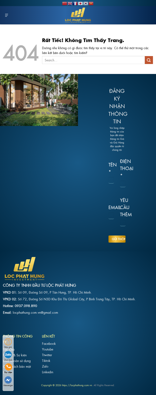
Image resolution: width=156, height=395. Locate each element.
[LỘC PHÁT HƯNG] (78, 15)
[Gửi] (149, 60)
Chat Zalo (8, 359)
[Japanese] (80, 2)
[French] (75, 2)
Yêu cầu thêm (123, 206)
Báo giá (8, 346)
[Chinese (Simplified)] (64, 2)
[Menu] (6, 15)
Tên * (111, 168)
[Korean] (86, 2)
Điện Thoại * (123, 167)
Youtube (47, 349)
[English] (70, 2)
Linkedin (47, 371)
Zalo (45, 366)
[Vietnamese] (91, 2)
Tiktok (46, 360)
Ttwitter (47, 354)
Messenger (8, 385)
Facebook (49, 343)
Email (111, 207)
